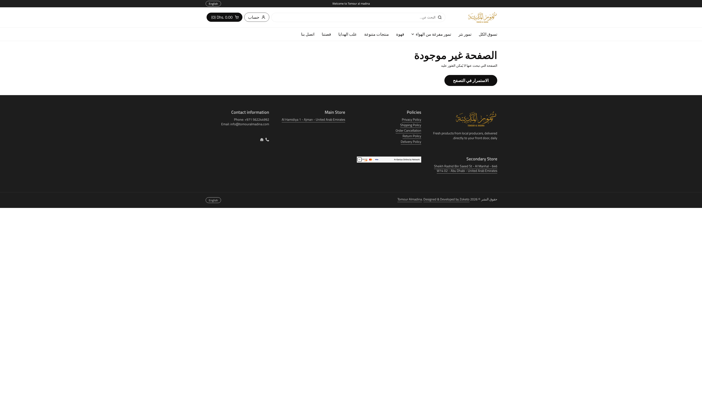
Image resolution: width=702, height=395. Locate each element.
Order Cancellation (408, 130)
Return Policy (412, 135)
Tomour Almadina (409, 199)
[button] (224, 17)
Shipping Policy (410, 125)
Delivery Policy (411, 141)
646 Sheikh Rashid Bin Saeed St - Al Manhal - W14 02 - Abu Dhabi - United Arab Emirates (465, 168)
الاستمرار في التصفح (471, 80)
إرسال (440, 17)
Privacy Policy (411, 119)
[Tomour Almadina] (482, 17)
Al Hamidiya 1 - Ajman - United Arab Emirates (313, 119)
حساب (253, 17)
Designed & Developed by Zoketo (446, 199)
